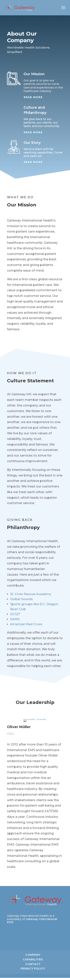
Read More (33, 97)
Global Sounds (21, 599)
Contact (33, 964)
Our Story (32, 143)
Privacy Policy (33, 968)
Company (32, 955)
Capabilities (33, 959)
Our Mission (34, 74)
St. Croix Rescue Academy (30, 594)
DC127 (15, 614)
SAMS (14, 619)
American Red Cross (26, 624)
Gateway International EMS (32, 920)
